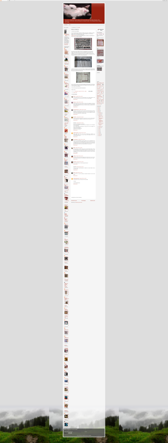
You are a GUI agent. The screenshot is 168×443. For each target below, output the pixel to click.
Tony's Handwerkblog (66, 338)
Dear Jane (101, 85)
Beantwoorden (75, 99)
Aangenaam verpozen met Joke (67, 35)
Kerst (98, 89)
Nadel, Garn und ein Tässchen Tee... (66, 284)
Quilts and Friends (66, 205)
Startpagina (66, 24)
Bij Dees (66, 345)
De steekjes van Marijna (66, 387)
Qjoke (65, 273)
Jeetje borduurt (66, 108)
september (100, 126)
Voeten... (68, 180)
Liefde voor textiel (66, 224)
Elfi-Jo (65, 265)
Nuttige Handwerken (66, 395)
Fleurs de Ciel (99, 86)
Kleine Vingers (66, 364)
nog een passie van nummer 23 (66, 310)
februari (100, 134)
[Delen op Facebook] (91, 91)
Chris (74, 172)
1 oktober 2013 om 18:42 (79, 96)
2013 (98, 111)
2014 (68, 405)
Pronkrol (98, 97)
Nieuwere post (74, 200)
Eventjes (68, 147)
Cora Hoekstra (75, 139)
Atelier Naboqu (66, 371)
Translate (78, 27)
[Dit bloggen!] (89, 91)
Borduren (99, 84)
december (100, 112)
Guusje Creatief (66, 152)
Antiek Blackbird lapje (100, 82)
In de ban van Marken (100, 124)
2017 (98, 107)
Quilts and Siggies (66, 67)
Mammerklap (102, 91)
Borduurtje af (68, 332)
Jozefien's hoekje (66, 219)
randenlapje (68, 340)
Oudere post (92, 200)
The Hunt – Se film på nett (66, 220)
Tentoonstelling (99, 102)
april (99, 132)
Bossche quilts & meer (66, 83)
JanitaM (66, 128)
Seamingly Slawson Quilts (66, 160)
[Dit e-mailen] (88, 91)
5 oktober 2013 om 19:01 (79, 161)
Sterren (68, 140)
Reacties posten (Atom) (79, 202)
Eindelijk (68, 226)
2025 (68, 154)
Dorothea (74, 161)
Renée (74, 96)
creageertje (66, 169)
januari (100, 135)
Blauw (68, 423)
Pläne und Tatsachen (66, 286)
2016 (98, 108)
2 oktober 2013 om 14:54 (81, 139)
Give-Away (100, 87)
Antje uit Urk (66, 357)
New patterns (68, 242)
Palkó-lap (66, 117)
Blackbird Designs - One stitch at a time (67, 299)
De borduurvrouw (76, 109)
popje (68, 68)
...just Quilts (66, 378)
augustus (100, 127)
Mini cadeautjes (68, 390)
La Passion (98, 90)
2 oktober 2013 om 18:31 (78, 147)
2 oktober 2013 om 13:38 (82, 132)
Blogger (90, 435)
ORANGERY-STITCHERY (66, 348)
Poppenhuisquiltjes (99, 96)
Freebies (103, 86)
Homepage (83, 200)
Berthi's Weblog (66, 214)
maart (99, 133)
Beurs (99, 83)
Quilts (70, 24)
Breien (97, 85)
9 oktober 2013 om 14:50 (82, 178)
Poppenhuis (99, 95)
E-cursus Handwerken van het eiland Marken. (100, 120)
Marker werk (75, 92)
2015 (98, 109)
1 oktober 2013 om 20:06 (82, 109)
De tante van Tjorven (66, 57)
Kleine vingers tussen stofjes (66, 137)
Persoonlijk (100, 94)
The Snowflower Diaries (66, 240)
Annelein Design (66, 99)
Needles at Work (73, 35)
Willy (74, 147)
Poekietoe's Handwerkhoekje (67, 248)
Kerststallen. (101, 89)
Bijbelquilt (102, 83)
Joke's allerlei (67, 414)
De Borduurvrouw (66, 330)
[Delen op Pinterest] (92, 91)
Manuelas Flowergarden (67, 74)
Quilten (102, 97)
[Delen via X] (90, 91)
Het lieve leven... (66, 178)
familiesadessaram (76, 178)
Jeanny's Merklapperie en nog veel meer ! (66, 195)
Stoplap (102, 101)
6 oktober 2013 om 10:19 (79, 166)
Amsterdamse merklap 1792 (66, 215)
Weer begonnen (66, 411)
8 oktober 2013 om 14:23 (78, 172)
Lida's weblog (67, 231)
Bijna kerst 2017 (68, 293)
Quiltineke (66, 410)
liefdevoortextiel (75, 132)
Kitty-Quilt (66, 256)
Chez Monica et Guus (66, 290)
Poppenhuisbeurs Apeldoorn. (100, 118)
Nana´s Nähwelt (66, 50)
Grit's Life (66, 91)
